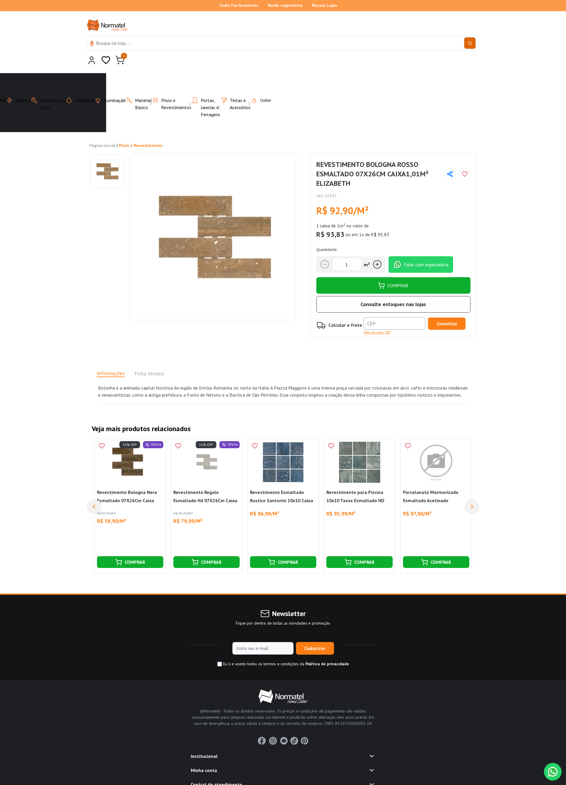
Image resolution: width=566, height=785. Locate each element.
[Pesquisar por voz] (92, 44)
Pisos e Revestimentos (141, 131)
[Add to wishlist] (464, 159)
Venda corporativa (285, 5)
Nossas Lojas (324, 5)
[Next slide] (472, 492)
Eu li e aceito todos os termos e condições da (285, 649)
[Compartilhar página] (450, 159)
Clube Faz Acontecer (238, 5)
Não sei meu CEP (377, 318)
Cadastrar (314, 634)
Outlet (262, 85)
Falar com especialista (426, 250)
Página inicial (102, 131)
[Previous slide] (94, 492)
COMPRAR (398, 271)
